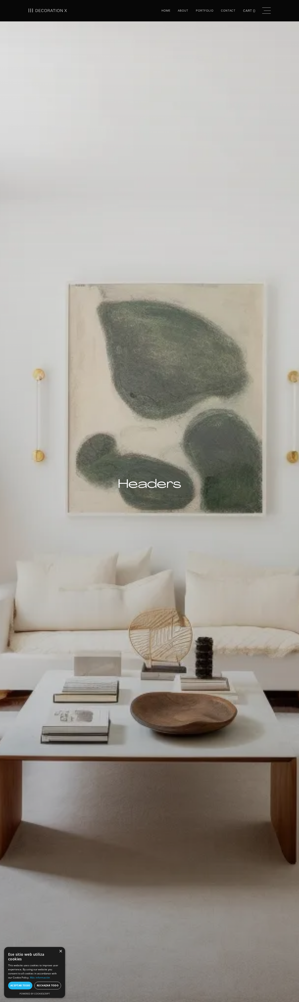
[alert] (34, 972)
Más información (40, 977)
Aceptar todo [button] (20, 985)
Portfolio (205, 10)
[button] (249, 10)
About (183, 10)
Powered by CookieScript (35, 993)
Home (166, 10)
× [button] (60, 951)
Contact (228, 10)
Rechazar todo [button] (48, 985)
